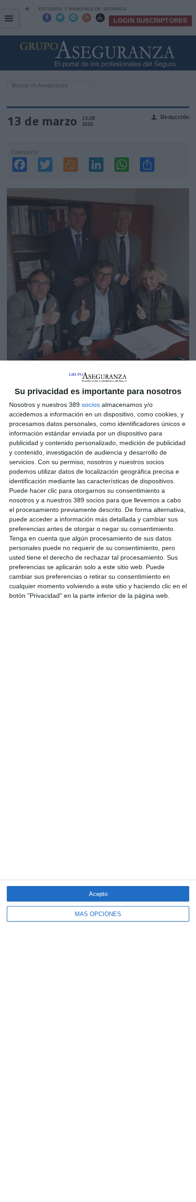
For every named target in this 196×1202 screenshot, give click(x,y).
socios (91, 404)
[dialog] (98, 781)
